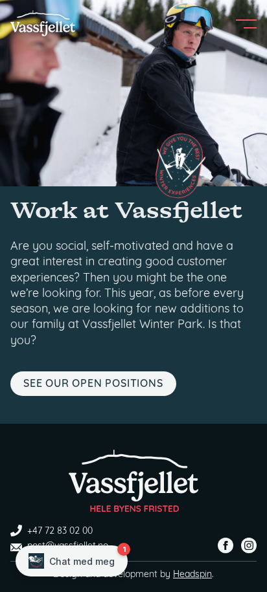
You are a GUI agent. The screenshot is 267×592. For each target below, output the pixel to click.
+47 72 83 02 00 (60, 531)
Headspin (192, 575)
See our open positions (93, 384)
